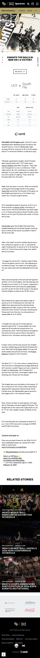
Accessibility (19, 643)
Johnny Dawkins (8, 166)
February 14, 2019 (10, 465)
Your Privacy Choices (31, 639)
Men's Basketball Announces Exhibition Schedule (17, 515)
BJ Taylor (18, 349)
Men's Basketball (8, 510)
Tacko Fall (5, 191)
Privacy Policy (6, 635)
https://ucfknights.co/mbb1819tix (14, 447)
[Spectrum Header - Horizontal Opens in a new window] (20, 4)
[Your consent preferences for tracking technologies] (4, 654)
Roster (29, 10)
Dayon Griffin (19, 207)
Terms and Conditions (8, 639)
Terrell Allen (6, 226)
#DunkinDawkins (12, 452)
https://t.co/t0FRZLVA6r (12, 458)
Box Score (18, 71)
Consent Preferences (18, 635)
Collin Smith (31, 286)
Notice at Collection (7, 643)
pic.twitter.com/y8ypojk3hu (14, 460)
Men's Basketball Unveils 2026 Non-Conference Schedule (19, 550)
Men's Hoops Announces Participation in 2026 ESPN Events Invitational (19, 586)
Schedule (22, 10)
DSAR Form (19, 639)
